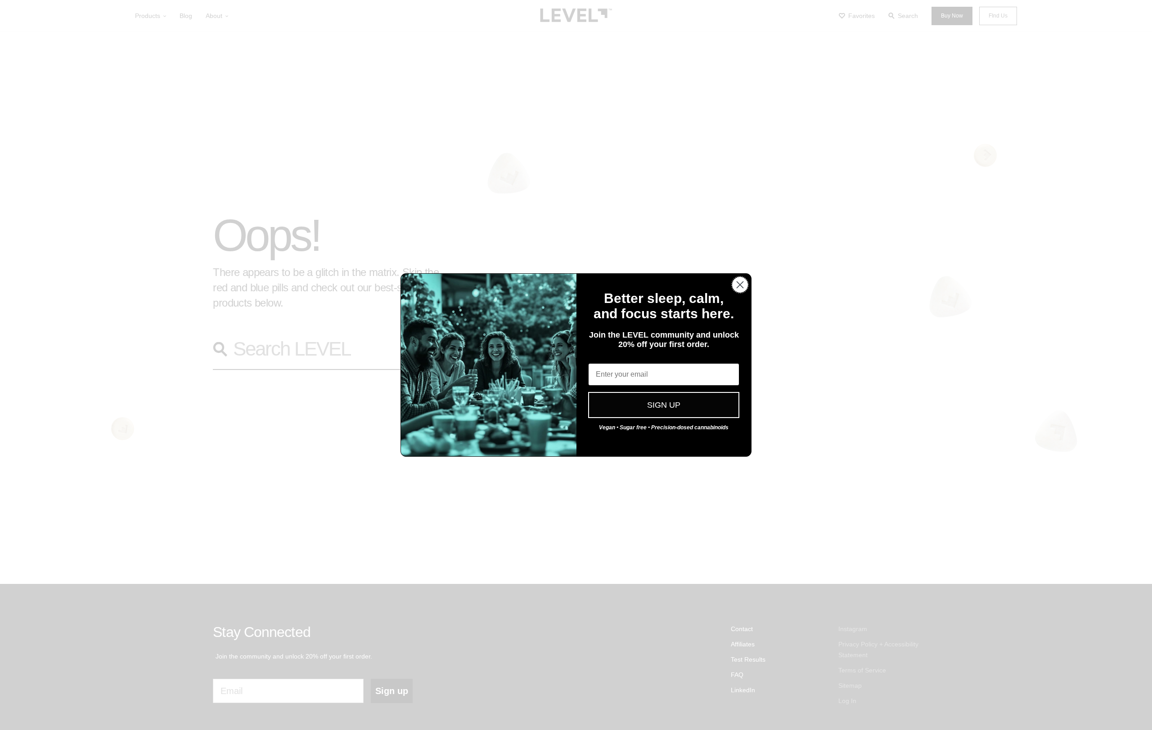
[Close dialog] (740, 285)
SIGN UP (663, 405)
